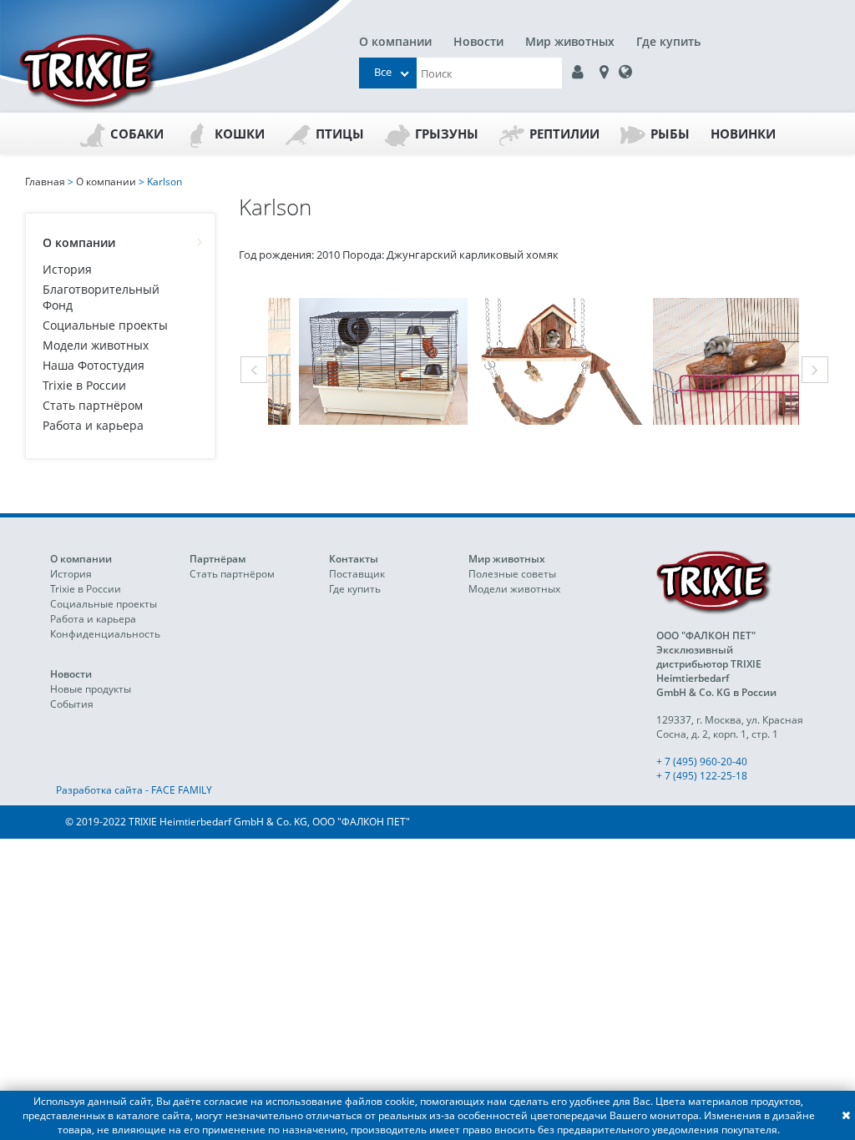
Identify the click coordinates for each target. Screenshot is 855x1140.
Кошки (240, 133)
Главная (45, 181)
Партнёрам (217, 559)
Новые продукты (90, 689)
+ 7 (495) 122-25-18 (701, 776)
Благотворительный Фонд (101, 297)
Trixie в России (84, 385)
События (72, 704)
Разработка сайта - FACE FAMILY (134, 790)
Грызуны (446, 133)
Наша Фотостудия (93, 365)
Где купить (668, 41)
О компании (395, 41)
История (67, 269)
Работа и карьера (93, 425)
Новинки (743, 133)
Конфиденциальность (105, 634)
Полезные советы (512, 574)
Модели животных (96, 345)
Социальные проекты (105, 325)
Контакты (353, 559)
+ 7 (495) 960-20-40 (701, 761)
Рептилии (564, 133)
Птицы (340, 133)
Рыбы (670, 133)
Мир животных (570, 41)
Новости (478, 41)
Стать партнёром (93, 405)
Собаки (137, 133)
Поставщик (357, 574)
